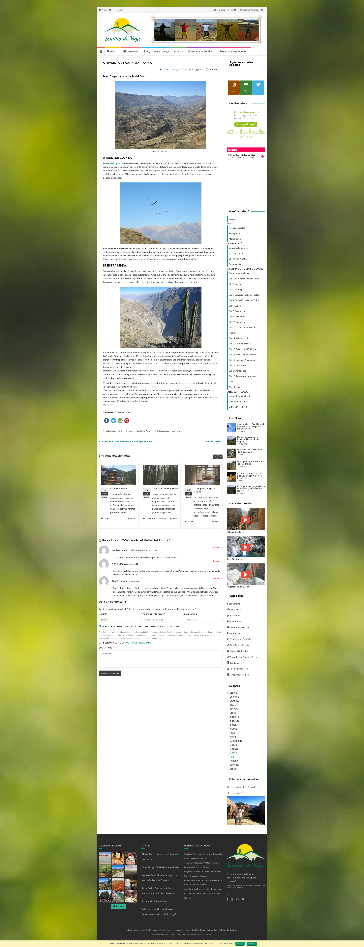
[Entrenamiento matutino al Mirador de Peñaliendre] (118, 871)
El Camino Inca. (236, 253)
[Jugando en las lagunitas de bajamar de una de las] (105, 858)
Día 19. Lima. (235, 387)
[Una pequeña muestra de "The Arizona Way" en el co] (131, 896)
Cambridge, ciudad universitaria (160, 867)
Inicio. (232, 219)
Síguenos (120, 906)
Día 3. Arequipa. (236, 289)
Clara (115, 581)
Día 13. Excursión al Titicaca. (243, 349)
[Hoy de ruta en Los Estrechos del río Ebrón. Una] (118, 896)
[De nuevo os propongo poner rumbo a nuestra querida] (105, 896)
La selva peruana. (237, 259)
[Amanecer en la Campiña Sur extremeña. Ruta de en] (131, 871)
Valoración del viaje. (238, 407)
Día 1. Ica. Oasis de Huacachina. (244, 278)
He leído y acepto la (126, 642)
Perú (166, 69)
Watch (245, 520)
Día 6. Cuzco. (235, 306)
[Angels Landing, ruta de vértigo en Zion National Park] (246, 810)
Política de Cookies (228, 930)
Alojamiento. (235, 239)
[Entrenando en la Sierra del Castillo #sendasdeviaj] (105, 884)
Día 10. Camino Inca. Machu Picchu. (242, 330)
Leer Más (131, 518)
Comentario (105, 647)
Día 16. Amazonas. (237, 365)
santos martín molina (124, 550)
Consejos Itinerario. (238, 248)
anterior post (114, 163)
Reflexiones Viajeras (249, 10)
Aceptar (240, 944)
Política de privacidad (137, 642)
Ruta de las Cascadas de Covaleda (249, 451)
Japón (106, 518)
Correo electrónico (153, 614)
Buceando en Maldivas (154, 901)
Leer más (251, 944)
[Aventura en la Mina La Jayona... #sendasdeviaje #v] (118, 858)
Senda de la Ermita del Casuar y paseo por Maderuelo (250, 426)
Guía (174, 69)
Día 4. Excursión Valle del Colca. (244, 295)
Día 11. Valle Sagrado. (239, 338)
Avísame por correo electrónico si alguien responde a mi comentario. (141, 626)
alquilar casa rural (193, 889)
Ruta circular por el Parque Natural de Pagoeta (248, 439)
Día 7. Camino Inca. (238, 311)
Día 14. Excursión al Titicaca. (243, 354)
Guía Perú (182, 69)
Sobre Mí (232, 10)
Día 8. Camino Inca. (238, 316)
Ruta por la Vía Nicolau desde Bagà (250, 462)
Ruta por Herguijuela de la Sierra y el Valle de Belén (251, 488)
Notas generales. (237, 228)
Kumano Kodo (118, 488)
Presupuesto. (235, 264)
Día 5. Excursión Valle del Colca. (244, 300)
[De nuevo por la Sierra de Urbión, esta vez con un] (131, 884)
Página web (190, 614)
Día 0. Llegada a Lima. (239, 273)
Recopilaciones (159, 518)
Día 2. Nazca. (235, 284)
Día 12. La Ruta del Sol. (240, 343)
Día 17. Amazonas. (237, 371)
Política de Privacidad (206, 930)
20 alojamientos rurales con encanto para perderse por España (203, 893)
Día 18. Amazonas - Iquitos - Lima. (242, 379)
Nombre (104, 614)
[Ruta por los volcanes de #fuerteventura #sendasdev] (118, 884)
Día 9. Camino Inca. (238, 322)
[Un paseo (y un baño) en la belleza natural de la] (105, 871)
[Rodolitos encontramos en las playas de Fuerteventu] (131, 858)
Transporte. (234, 233)
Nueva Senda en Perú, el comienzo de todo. (241, 399)
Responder (218, 547)
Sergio (178, 431)
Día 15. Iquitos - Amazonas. (242, 360)
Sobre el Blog (219, 10)
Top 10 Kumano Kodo (165, 488)
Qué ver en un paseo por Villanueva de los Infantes (249, 475)
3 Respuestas (163, 431)
